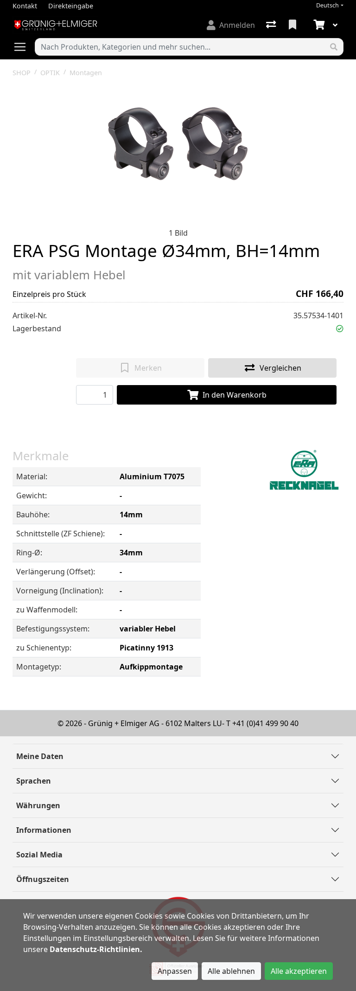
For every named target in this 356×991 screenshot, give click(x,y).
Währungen (38, 805)
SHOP (22, 72)
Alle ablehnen (231, 971)
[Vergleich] (272, 25)
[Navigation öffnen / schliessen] (24, 46)
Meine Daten (40, 756)
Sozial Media (39, 854)
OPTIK (50, 72)
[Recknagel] (304, 471)
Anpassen (175, 971)
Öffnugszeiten (42, 879)
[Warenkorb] (318, 25)
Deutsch (327, 5)
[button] (339, 328)
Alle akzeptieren (299, 971)
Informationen (43, 830)
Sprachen (33, 781)
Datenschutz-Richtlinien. (96, 949)
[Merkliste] (293, 25)
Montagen (86, 72)
